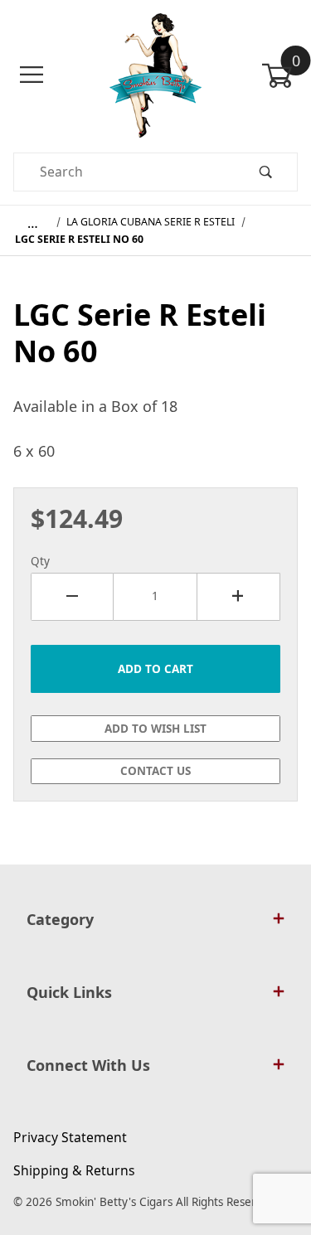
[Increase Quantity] (238, 597)
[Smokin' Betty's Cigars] (155, 74)
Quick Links (69, 992)
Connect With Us (88, 1065)
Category (60, 919)
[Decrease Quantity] (72, 597)
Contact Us (155, 770)
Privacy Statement (70, 1137)
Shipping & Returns (74, 1170)
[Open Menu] (31, 75)
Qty (40, 561)
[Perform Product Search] (265, 172)
